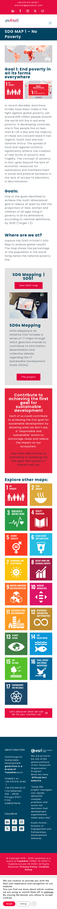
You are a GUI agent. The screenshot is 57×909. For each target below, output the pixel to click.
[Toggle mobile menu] (50, 23)
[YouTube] (21, 828)
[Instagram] (21, 821)
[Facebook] (14, 821)
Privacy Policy (28, 866)
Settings (23, 904)
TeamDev (22, 861)
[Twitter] (7, 828)
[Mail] (14, 828)
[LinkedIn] (7, 821)
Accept (9, 904)
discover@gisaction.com (28, 5)
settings (48, 892)
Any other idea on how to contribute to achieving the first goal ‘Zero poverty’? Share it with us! (28, 459)
